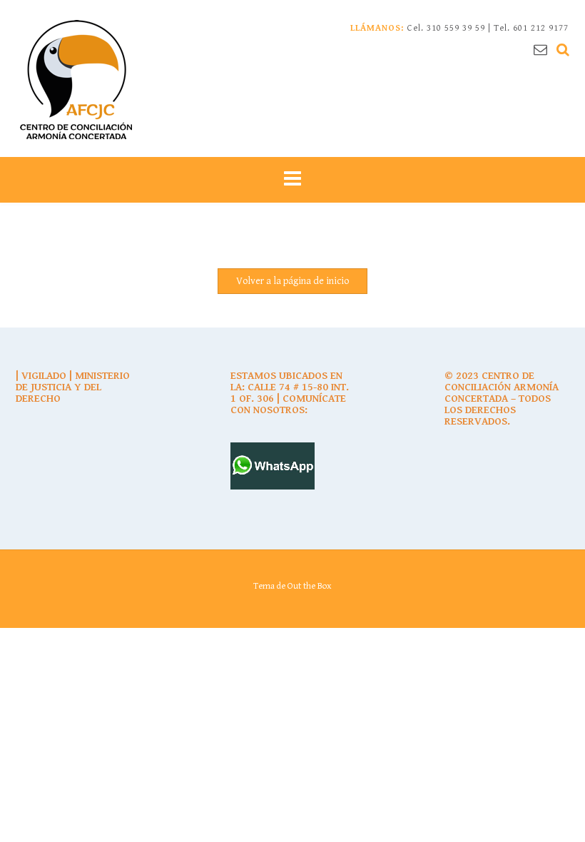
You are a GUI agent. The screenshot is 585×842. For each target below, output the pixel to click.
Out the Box (310, 586)
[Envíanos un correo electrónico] (540, 50)
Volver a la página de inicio (292, 281)
